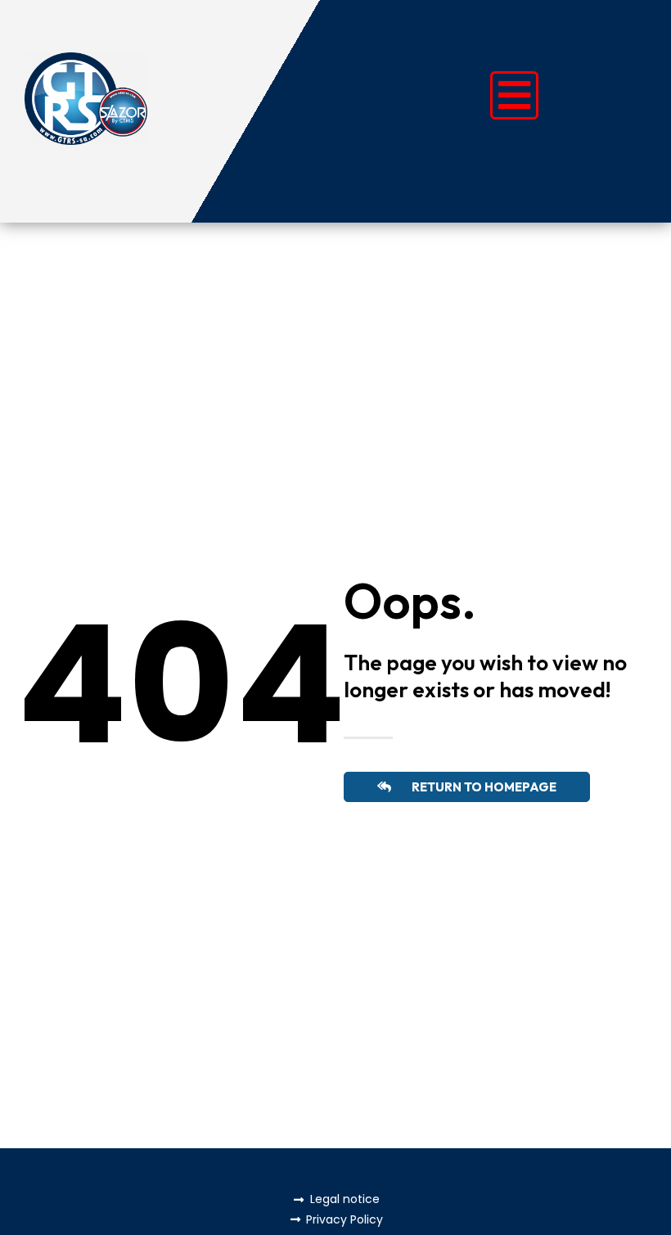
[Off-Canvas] (514, 95)
